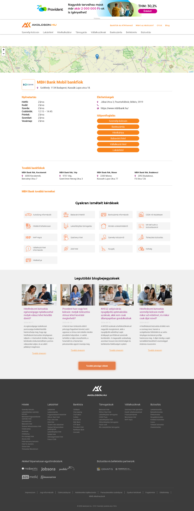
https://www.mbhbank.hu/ (115, 108)
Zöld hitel (74, 249)
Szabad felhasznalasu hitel (31, 426)
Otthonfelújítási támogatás (108, 422)
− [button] (3, 53)
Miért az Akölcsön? (145, 25)
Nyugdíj (111, 249)
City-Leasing (77, 412)
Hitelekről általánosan (42, 226)
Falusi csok (103, 424)
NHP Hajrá (37, 237)
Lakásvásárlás (53, 412)
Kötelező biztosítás (157, 419)
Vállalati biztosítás (157, 424)
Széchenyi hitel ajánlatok (133, 409)
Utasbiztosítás (155, 427)
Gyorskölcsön (26, 421)
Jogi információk (46, 492)
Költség (149, 249)
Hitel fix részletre (28, 444)
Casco (152, 422)
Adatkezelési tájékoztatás (85, 492)
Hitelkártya (118, 132)
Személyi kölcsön (118, 120)
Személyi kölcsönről (116, 237)
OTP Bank (76, 424)
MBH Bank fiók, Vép (68, 172)
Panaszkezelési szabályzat (111, 492)
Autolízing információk (42, 214)
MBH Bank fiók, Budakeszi (146, 172)
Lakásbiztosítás (156, 409)
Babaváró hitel (118, 138)
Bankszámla (118, 126)
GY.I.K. (159, 25)
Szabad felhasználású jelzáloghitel (55, 428)
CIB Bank (76, 409)
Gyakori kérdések (134, 492)
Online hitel (26, 446)
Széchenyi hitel (77, 237)
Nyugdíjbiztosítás (156, 417)
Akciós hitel (26, 439)
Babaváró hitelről (78, 214)
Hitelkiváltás (26, 429)
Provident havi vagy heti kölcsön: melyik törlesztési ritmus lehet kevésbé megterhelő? (76, 313)
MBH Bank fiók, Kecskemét (34, 172)
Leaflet (191, 72)
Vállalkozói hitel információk (39, 248)
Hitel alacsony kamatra (30, 441)
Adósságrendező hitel (55, 437)
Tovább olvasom (39, 353)
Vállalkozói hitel (118, 144)
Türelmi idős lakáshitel (55, 424)
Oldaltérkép (164, 492)
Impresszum (30, 492)
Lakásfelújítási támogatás (81, 226)
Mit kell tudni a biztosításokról (152, 225)
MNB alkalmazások (97, 496)
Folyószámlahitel (131, 414)
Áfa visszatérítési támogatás (109, 427)
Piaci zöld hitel (53, 419)
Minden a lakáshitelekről (118, 226)
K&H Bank (76, 422)
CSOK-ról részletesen (154, 214)
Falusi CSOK (52, 439)
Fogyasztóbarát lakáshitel (57, 414)
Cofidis (75, 417)
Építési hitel (52, 434)
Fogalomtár (150, 492)
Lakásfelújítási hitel (54, 432)
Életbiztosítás (155, 414)
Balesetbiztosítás (156, 412)
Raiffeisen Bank (78, 430)
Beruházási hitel (130, 417)
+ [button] (3, 49)
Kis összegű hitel (28, 436)
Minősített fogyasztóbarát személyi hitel (31, 418)
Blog (167, 25)
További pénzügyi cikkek (97, 365)
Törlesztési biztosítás (154, 237)
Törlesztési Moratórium (30, 449)
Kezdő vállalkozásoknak (133, 412)
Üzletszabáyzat (64, 492)
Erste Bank (77, 419)
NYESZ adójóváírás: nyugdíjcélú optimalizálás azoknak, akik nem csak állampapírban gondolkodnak (116, 313)
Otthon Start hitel (54, 417)
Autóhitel (25, 431)
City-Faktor (77, 414)
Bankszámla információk (118, 214)
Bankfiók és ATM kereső (121, 25)
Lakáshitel (118, 150)
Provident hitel (78, 427)
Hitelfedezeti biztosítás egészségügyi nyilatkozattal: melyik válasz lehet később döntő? (38, 313)
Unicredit (76, 432)
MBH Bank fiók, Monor (107, 172)
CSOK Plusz (103, 417)
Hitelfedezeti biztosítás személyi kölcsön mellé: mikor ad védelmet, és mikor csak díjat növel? (154, 313)
